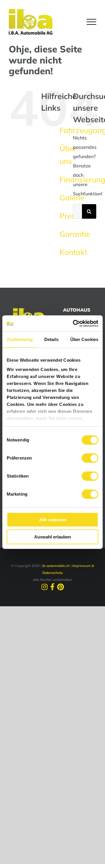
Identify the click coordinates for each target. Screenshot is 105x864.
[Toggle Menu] (91, 22)
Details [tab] (51, 339)
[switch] (90, 458)
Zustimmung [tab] (20, 339)
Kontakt (73, 252)
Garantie (75, 234)
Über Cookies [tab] (84, 339)
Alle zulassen (52, 519)
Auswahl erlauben (52, 536)
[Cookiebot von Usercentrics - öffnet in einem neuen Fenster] (74, 323)
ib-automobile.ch (56, 565)
